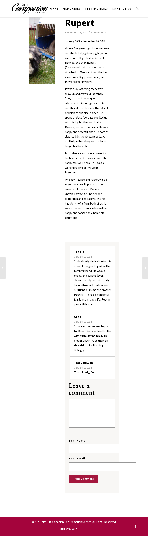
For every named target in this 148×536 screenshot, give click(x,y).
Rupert (79, 22)
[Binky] (145, 268)
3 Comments (98, 32)
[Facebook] (135, 526)
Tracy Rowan (83, 363)
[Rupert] (42, 50)
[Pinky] (3, 268)
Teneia (79, 252)
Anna (78, 317)
